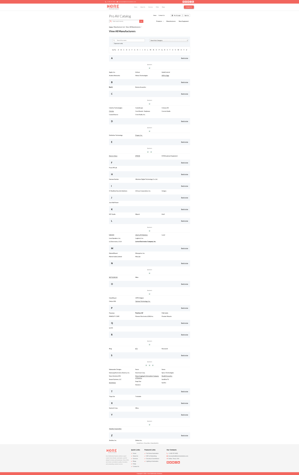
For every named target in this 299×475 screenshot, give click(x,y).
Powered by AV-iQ (154, 443)
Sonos (163, 369)
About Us (142, 7)
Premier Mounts (167, 316)
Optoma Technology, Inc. (142, 301)
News (154, 15)
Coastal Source (113, 114)
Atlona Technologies (141, 75)
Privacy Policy (147, 443)
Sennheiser (112, 383)
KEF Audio (112, 214)
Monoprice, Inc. (140, 253)
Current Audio (166, 111)
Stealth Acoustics (167, 376)
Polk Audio (165, 313)
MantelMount (113, 253)
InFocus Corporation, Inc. (143, 191)
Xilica (137, 408)
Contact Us (162, 15)
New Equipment (184, 21)
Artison (137, 72)
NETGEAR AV (113, 277)
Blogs (163, 7)
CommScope (139, 108)
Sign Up (187, 15)
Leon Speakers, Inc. (115, 238)
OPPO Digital (139, 298)
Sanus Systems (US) (115, 376)
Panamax (112, 313)
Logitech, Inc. (139, 238)
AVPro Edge (165, 75)
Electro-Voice (113, 156)
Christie (111, 111)
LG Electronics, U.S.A (115, 241)
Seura (137, 369)
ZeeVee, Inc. (113, 440)
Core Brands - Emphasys (142, 111)
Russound (165, 348)
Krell (163, 214)
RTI (136, 348)
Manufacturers (171, 21)
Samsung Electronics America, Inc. (119, 373)
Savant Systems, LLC (115, 379)
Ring (110, 348)
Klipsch (137, 214)
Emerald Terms (140, 443)
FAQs (157, 7)
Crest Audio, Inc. (140, 114)
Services (150, 7)
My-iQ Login (177, 15)
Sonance (138, 385)
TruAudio (138, 396)
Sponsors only (118, 43)
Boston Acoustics (140, 87)
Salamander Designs (115, 369)
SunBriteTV (165, 379)
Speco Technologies (168, 373)
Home (135, 7)
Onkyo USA (112, 301)
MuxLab (137, 256)
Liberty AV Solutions (141, 235)
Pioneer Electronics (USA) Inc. (144, 316)
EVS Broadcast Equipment (170, 156)
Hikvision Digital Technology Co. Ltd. (146, 179)
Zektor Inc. (138, 440)
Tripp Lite (112, 396)
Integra (164, 191)
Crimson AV (165, 108)
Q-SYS (111, 328)
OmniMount (112, 298)
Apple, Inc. (112, 72)
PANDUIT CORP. (114, 316)
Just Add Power (114, 202)
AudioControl (166, 72)
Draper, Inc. (138, 135)
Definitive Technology (116, 135)
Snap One (138, 381)
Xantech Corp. (113, 408)
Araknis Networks (114, 75)
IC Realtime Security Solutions (118, 191)
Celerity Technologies (115, 108)
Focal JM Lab (113, 167)
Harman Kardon (114, 179)
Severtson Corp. (140, 373)
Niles (136, 277)
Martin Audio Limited (115, 256)
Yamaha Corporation (115, 429)
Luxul (163, 235)
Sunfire (164, 383)
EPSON (137, 156)
